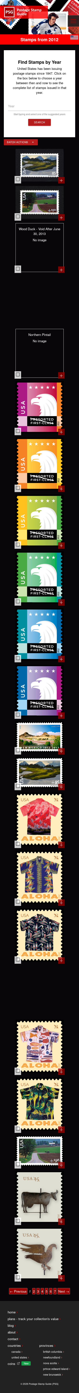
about (12, 1332)
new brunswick (52, 1374)
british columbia (52, 1351)
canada (16, 1351)
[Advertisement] (39, 300)
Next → (63, 1291)
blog (11, 1325)
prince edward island (55, 1369)
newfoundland (51, 1357)
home (12, 1312)
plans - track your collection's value (33, 1318)
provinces (46, 1345)
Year (11, 106)
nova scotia (50, 1363)
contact (13, 1338)
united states (19, 1357)
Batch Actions (17, 142)
